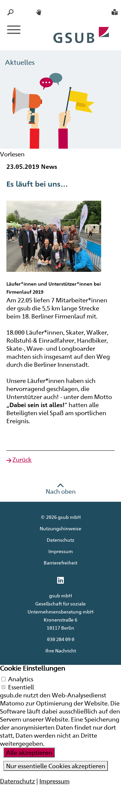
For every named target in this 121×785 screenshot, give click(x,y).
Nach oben (61, 491)
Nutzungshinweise (60, 528)
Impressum (60, 551)
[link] (60, 581)
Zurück (22, 459)
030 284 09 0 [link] (60, 639)
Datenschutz (60, 540)
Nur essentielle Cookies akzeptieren (55, 766)
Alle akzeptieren (29, 752)
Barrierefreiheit (60, 563)
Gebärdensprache (39, 12)
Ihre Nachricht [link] (60, 650)
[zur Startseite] (81, 27)
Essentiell (21, 687)
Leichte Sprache (114, 12)
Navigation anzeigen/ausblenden (13, 29)
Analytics (20, 679)
